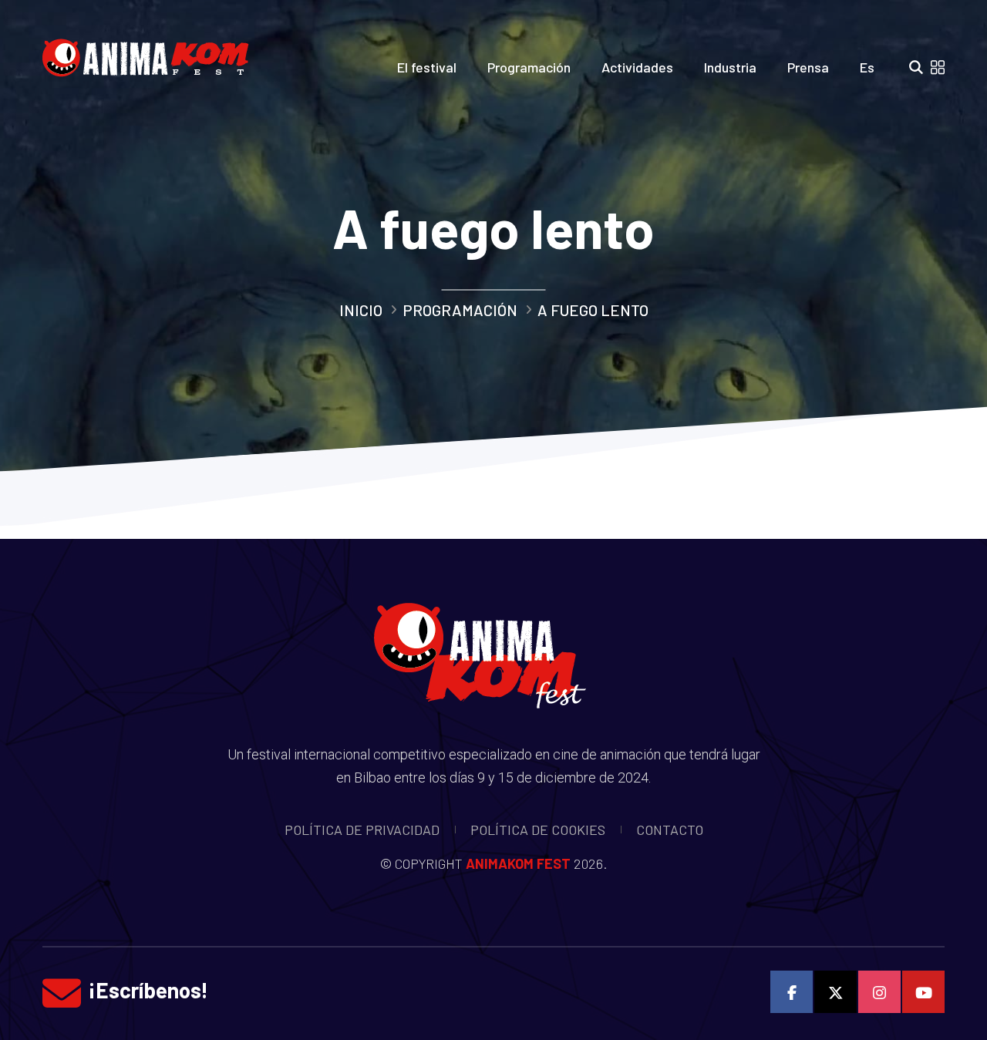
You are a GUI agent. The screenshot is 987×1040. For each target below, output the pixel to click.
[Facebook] (791, 992)
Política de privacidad (362, 829)
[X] (835, 992)
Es (867, 67)
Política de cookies (537, 829)
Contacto (669, 829)
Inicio (360, 310)
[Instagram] (879, 992)
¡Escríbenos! (148, 990)
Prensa (808, 67)
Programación (529, 67)
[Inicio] (151, 53)
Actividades (637, 67)
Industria (730, 67)
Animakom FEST (518, 863)
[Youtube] (923, 992)
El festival (426, 67)
